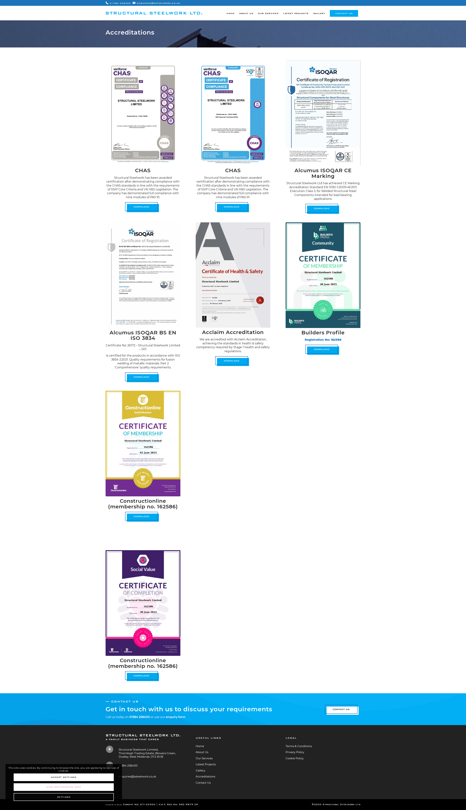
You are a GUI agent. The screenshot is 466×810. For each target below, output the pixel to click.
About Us (202, 752)
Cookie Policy (295, 758)
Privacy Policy (295, 752)
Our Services (204, 758)
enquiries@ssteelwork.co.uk (158, 3)
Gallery (200, 770)
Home (200, 746)
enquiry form (175, 717)
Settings (64, 797)
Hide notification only (63, 787)
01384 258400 (120, 3)
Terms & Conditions (299, 746)
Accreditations (205, 776)
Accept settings (63, 777)
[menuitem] (230, 13)
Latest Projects (206, 764)
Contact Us (203, 782)
